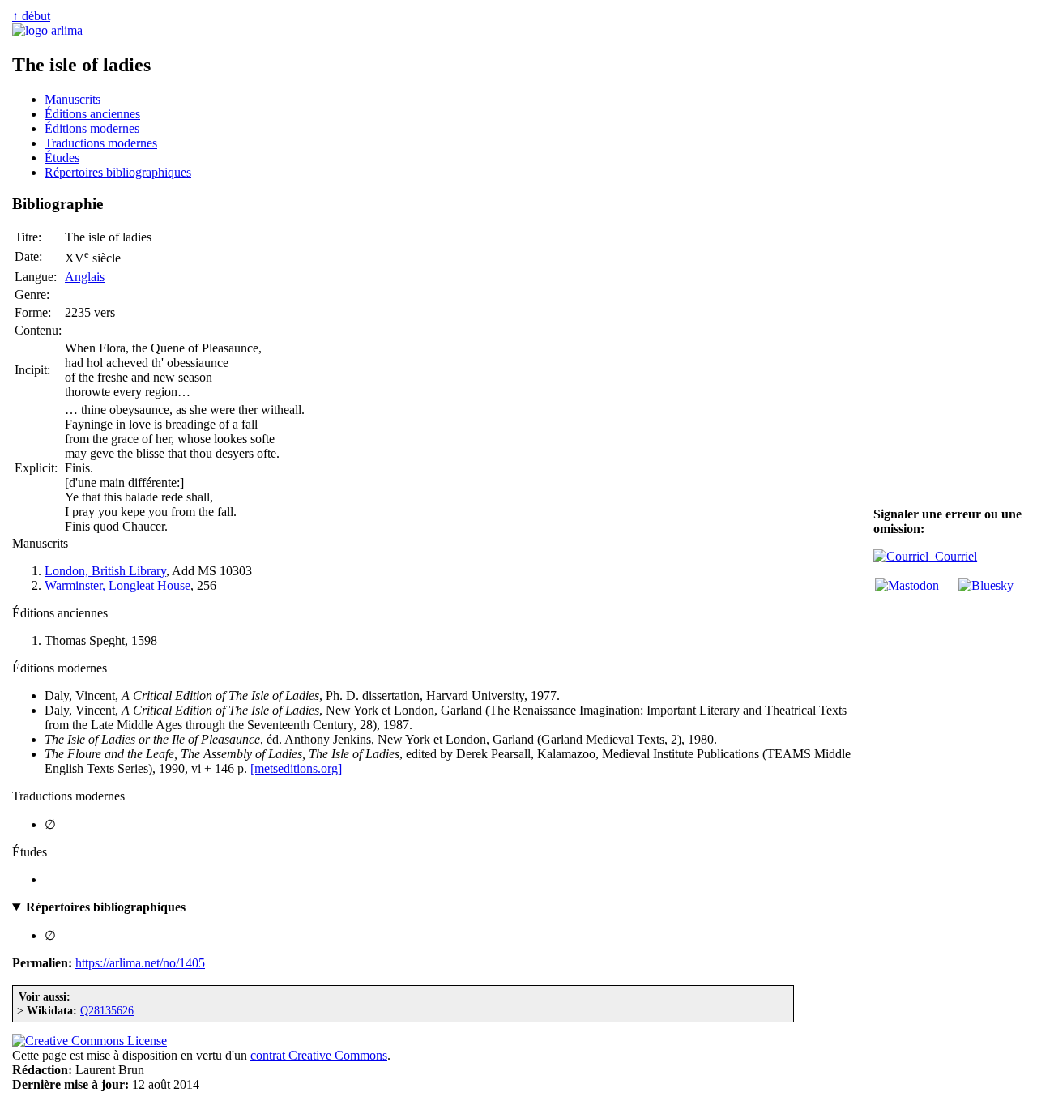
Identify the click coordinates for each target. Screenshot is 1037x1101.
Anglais (85, 277)
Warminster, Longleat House (117, 585)
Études (62, 157)
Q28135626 (107, 1010)
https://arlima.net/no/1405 (140, 963)
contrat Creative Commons (318, 1055)
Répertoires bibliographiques (118, 172)
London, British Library (105, 571)
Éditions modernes (92, 128)
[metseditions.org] (296, 768)
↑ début (31, 16)
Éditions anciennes (92, 114)
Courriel (952, 556)
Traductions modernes (101, 143)
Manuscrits (72, 99)
